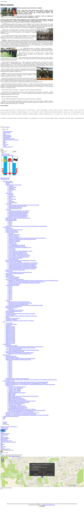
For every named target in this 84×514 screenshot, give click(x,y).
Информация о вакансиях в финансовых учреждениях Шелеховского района (25, 305)
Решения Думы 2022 (10, 338)
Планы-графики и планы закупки (15, 310)
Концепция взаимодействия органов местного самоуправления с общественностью (24, 346)
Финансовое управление (13, 241)
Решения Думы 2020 (10, 336)
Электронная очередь (5, 449)
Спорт (9, 191)
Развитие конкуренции (13, 278)
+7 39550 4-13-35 (4, 427)
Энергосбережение (10, 275)
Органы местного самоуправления (13, 261)
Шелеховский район (7, 181)
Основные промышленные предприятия (17, 206)
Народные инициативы (11, 219)
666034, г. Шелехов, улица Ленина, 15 (9, 426)
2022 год (10, 294)
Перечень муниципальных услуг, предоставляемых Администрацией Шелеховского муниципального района (30, 384)
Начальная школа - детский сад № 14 (16, 405)
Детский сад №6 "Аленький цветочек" (17, 386)
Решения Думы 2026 (10, 343)
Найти (14, 151)
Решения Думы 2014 (10, 328)
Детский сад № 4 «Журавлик (14, 404)
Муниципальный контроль (12, 230)
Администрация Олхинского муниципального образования (21, 265)
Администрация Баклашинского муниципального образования (22, 267)
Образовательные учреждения (15, 207)
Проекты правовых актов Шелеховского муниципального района (20, 358)
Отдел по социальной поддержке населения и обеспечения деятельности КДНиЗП (26, 238)
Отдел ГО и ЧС (11, 248)
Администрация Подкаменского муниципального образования (22, 266)
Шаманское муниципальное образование (17, 216)
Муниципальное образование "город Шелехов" (19, 210)
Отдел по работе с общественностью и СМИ (18, 254)
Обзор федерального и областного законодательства (17, 378)
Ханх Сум (10, 195)
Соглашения (8, 325)
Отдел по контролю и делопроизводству (17, 252)
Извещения (10, 308)
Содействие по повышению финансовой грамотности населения (20, 313)
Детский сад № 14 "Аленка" (14, 390)
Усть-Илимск (11, 201)
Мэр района (11, 233)
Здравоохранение (12, 187)
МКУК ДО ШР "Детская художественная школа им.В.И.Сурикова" (23, 396)
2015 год (10, 286)
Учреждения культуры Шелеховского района (18, 304)
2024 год (10, 222)
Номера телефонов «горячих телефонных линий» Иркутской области (21, 315)
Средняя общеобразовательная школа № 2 (17, 406)
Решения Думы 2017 (10, 332)
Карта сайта (3, 446)
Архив (2, 447)
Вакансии (8, 300)
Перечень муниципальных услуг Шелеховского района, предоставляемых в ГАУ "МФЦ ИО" (27, 383)
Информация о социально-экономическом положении (18, 217)
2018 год (10, 289)
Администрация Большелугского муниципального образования (22, 264)
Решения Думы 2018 (10, 333)
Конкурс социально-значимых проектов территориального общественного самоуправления (26, 226)
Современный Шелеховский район (14, 184)
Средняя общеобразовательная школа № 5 (17, 408)
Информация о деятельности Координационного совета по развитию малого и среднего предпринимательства (33, 280)
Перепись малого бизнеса (14, 284)
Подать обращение (10, 312)
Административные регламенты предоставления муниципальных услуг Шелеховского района (27, 382)
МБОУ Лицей (11, 395)
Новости (8, 127)
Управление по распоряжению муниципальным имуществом (22, 239)
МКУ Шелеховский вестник (14, 397)
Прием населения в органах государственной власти (20, 272)
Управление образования (14, 236)
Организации (9, 203)
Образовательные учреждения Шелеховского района (20, 302)
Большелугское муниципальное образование (18, 212)
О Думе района (9, 323)
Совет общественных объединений (14, 349)
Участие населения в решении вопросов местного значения (21, 347)
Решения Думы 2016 (10, 331)
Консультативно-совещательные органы (15, 273)
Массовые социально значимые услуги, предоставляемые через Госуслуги (22, 412)
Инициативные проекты (11, 220)
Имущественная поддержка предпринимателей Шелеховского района (24, 282)
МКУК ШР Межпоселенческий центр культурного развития (21, 400)
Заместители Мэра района (14, 234)
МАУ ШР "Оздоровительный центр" (16, 403)
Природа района (12, 189)
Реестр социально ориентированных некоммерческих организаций (21, 260)
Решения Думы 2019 (10, 334)
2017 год (10, 288)
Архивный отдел (12, 242)
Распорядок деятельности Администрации (15, 269)
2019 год (10, 291)
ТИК (4, 418)
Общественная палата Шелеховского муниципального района (20, 352)
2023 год (10, 221)
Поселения (8, 209)
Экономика (10, 186)
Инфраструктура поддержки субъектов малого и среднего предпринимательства (26, 281)
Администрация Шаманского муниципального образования (21, 268)
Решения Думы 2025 (10, 341)
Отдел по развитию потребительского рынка (18, 256)
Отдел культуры (12, 249)
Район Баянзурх (11, 196)
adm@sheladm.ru (4, 429)
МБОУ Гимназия (12, 393)
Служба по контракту (10, 314)
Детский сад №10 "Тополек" (14, 389)
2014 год (10, 374)
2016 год (10, 287)
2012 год (10, 377)
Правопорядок (9, 274)
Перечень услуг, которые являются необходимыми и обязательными (21, 413)
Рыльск (10, 197)
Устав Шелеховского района (12, 357)
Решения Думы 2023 (10, 339)
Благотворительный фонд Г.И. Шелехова (15, 351)
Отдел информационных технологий (16, 245)
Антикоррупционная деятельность (11, 416)
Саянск (10, 200)
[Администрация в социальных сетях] (1, 451)
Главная (2, 432)
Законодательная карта (11, 356)
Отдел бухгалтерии (12, 243)
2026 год (10, 225)
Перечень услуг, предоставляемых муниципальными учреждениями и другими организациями (27, 415)
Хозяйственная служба (13, 259)
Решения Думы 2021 (10, 337)
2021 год (10, 293)
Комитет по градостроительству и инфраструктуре (19, 247)
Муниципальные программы (12, 285)
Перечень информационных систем (14, 311)
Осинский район (12, 199)
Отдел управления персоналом (15, 258)
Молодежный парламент (11, 324)
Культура (10, 190)
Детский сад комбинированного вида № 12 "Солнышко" (21, 411)
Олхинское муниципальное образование (17, 214)
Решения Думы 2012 (10, 326)
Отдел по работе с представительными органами (19, 255)
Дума (4, 321)
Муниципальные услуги (8, 380)
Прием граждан (9, 271)
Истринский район (12, 202)
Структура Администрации (12, 232)
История (8, 183)
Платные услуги (9, 385)
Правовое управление (13, 235)
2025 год (10, 223)
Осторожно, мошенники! (11, 319)
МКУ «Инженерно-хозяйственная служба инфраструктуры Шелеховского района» (26, 410)
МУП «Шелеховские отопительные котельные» (19, 402)
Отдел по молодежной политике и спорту (17, 253)
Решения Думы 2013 (10, 327)
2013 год (10, 376)
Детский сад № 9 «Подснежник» (15, 387)
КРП (4, 417)
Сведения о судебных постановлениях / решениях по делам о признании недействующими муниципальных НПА (31, 379)
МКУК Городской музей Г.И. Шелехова (17, 399)
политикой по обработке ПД (48, 504)
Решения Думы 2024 (10, 340)
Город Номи (11, 194)
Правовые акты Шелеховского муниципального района (18, 359)
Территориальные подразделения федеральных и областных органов (23, 204)
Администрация (6, 227)
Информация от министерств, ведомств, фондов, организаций (20, 320)
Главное (7, 317)
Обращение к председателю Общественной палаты (19, 353)
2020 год (10, 292)
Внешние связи (9, 193)
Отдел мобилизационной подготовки (16, 246)
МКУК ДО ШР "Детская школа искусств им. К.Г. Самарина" (22, 409)
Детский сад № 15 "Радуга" (14, 391)
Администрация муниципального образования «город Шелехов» (23, 262)
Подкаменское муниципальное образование (18, 215)
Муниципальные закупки (11, 307)
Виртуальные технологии (14, 456)
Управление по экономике (14, 240)
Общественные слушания (11, 345)
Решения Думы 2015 (10, 330)
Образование (11, 188)
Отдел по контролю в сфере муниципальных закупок (20, 251)
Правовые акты (6, 354)
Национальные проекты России (13, 318)
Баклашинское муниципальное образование (18, 213)
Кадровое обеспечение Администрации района (19, 301)
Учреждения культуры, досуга (15, 208)
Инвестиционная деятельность (13, 276)
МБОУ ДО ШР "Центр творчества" (16, 398)
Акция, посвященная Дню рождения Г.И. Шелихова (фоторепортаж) (23, 350)
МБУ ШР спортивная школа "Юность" (17, 392)
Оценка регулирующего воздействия (14, 229)
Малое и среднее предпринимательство (14, 279)
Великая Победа (9, 182)
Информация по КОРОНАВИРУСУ (14, 306)
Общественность (7, 344)
